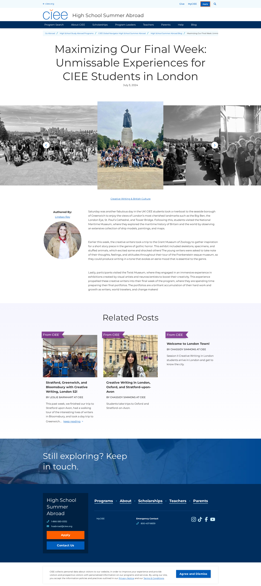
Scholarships (100, 24)
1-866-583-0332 (59, 521)
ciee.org (49, 3)
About (125, 501)
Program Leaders (125, 24)
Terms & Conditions (153, 578)
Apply (205, 4)
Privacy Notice (126, 578)
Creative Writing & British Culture (131, 198)
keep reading (72, 421)
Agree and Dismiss (193, 574)
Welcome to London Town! (188, 344)
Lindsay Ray (62, 216)
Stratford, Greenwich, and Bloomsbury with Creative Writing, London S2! (67, 387)
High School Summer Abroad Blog (166, 33)
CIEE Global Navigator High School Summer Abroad (122, 33)
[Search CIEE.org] (215, 4)
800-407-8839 (148, 523)
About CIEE (78, 24)
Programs (103, 501)
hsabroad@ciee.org (61, 526)
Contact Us (65, 545)
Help (181, 24)
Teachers (148, 24)
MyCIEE (192, 3)
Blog (194, 24)
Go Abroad (50, 33)
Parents (166, 24)
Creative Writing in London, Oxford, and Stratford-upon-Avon (128, 387)
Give (181, 3)
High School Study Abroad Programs (76, 33)
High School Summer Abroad (61, 506)
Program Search (54, 24)
